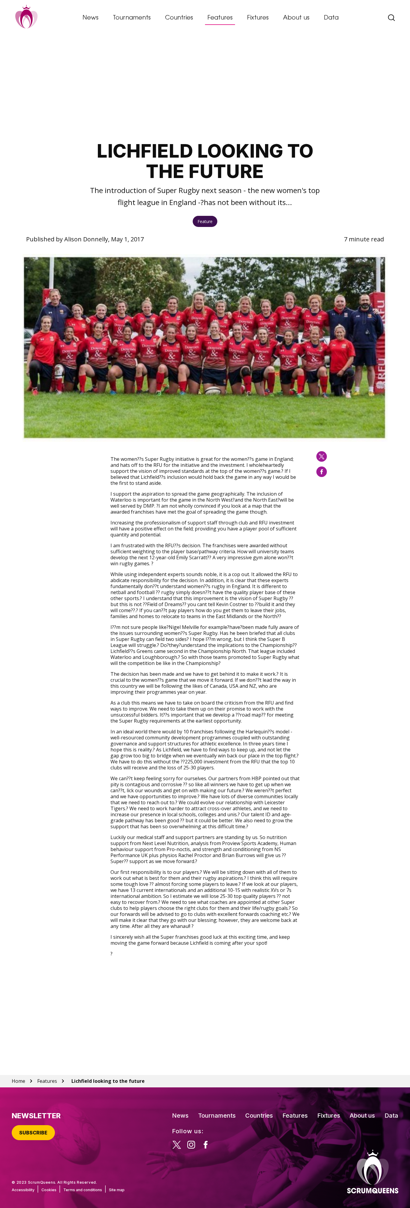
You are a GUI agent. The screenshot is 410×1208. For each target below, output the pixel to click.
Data (331, 18)
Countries (179, 18)
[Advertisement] (205, 88)
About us (296, 18)
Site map (117, 1190)
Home (18, 1081)
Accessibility (23, 1190)
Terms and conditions (82, 1190)
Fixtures (258, 18)
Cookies (48, 1190)
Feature (205, 221)
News (90, 18)
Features (220, 18)
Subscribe (33, 1133)
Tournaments (132, 18)
